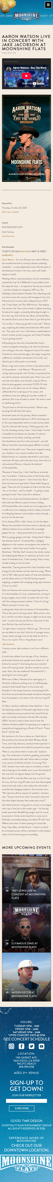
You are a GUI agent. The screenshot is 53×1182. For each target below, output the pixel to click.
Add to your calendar (10, 211)
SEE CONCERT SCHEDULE (27, 1039)
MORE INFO (7, 255)
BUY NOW (25, 251)
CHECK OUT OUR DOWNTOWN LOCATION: (26, 1148)
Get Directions (8, 236)
